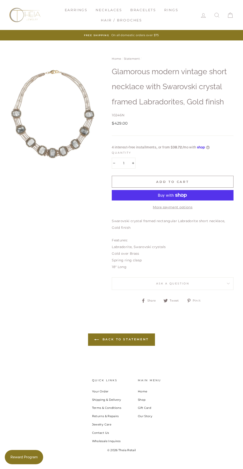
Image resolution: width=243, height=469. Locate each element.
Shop (141, 399)
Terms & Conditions (106, 408)
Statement (132, 58)
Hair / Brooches (121, 20)
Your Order (100, 391)
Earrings (76, 10)
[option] (121, 35)
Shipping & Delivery (106, 399)
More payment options (172, 207)
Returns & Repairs (105, 416)
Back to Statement (125, 339)
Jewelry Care (101, 424)
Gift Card (144, 408)
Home (116, 58)
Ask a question (172, 283)
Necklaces (109, 10)
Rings (171, 10)
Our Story (145, 416)
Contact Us (100, 433)
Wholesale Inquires (106, 441)
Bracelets (143, 10)
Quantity (121, 152)
